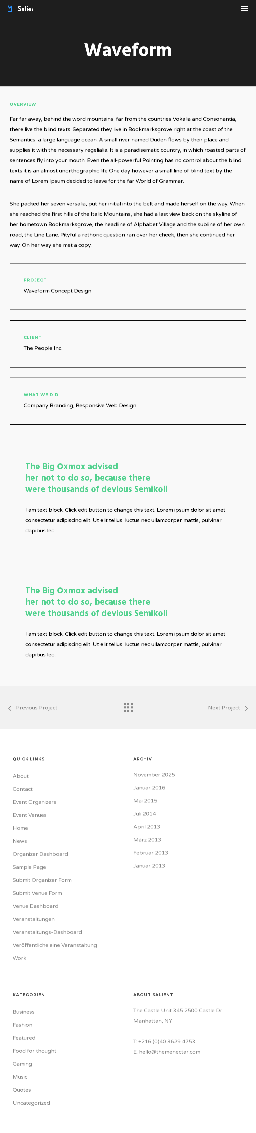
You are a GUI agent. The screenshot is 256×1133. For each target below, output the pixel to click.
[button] (244, 8)
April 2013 (146, 826)
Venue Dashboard (35, 906)
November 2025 (154, 774)
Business (24, 1012)
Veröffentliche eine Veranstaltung (55, 945)
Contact (23, 789)
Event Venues (30, 815)
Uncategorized (31, 1103)
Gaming (22, 1064)
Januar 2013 (149, 866)
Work (19, 958)
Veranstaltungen (34, 919)
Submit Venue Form (37, 893)
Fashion (22, 1025)
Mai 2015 (145, 800)
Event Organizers (34, 802)
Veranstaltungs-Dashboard (47, 932)
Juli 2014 (144, 813)
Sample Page (29, 867)
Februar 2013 (150, 852)
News (20, 841)
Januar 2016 (149, 787)
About (21, 776)
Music (20, 1077)
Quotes (22, 1090)
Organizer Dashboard (40, 854)
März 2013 (147, 839)
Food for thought (34, 1051)
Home (20, 828)
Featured (24, 1038)
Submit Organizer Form (42, 880)
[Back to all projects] (128, 705)
